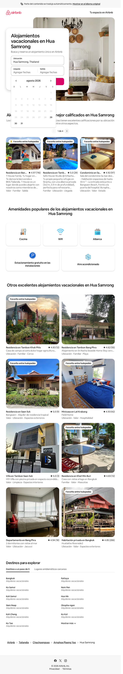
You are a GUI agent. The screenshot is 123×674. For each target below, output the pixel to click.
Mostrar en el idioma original (86, 4)
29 (51, 117)
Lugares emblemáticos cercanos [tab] (50, 569)
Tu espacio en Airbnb (101, 12)
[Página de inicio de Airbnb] (13, 12)
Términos (66, 669)
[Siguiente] (66, 131)
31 (22, 123)
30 (16, 123)
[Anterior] (54, 131)
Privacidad (54, 669)
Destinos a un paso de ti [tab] (18, 569)
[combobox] (37, 62)
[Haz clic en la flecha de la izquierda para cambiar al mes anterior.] (16, 81)
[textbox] (24, 72)
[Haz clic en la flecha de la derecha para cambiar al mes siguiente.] (51, 81)
